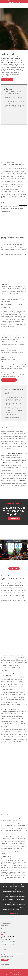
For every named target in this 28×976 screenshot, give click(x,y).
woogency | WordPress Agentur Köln (14, 974)
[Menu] (26, 5)
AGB (14, 970)
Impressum (9, 970)
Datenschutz (18, 970)
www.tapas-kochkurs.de (7, 62)
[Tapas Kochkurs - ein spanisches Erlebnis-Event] (14, 5)
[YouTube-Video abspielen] (14, 152)
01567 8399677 (11, 2)
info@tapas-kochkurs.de (15, 0)
